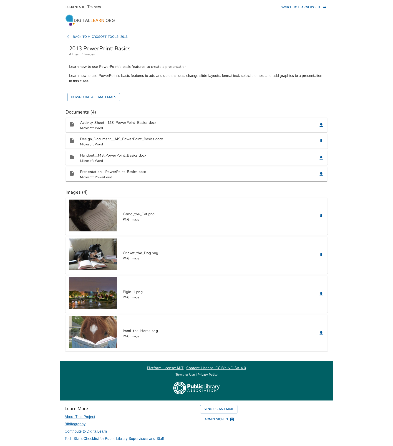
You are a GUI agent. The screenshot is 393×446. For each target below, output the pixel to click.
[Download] (321, 124)
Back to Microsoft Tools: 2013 (100, 37)
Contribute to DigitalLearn (86, 431)
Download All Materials (93, 97)
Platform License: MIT (165, 367)
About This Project (80, 417)
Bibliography (75, 424)
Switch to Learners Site (301, 7)
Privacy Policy (207, 375)
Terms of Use (185, 375)
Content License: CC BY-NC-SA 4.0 (216, 367)
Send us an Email (219, 409)
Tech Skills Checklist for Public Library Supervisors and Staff (114, 439)
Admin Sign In (216, 419)
